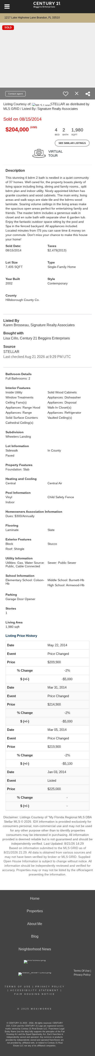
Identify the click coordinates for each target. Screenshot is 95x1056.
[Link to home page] (47, 6)
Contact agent (15, 93)
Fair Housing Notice (34, 994)
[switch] (65, 93)
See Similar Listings (72, 143)
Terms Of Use (18, 987)
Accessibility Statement (34, 990)
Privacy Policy (50, 987)
